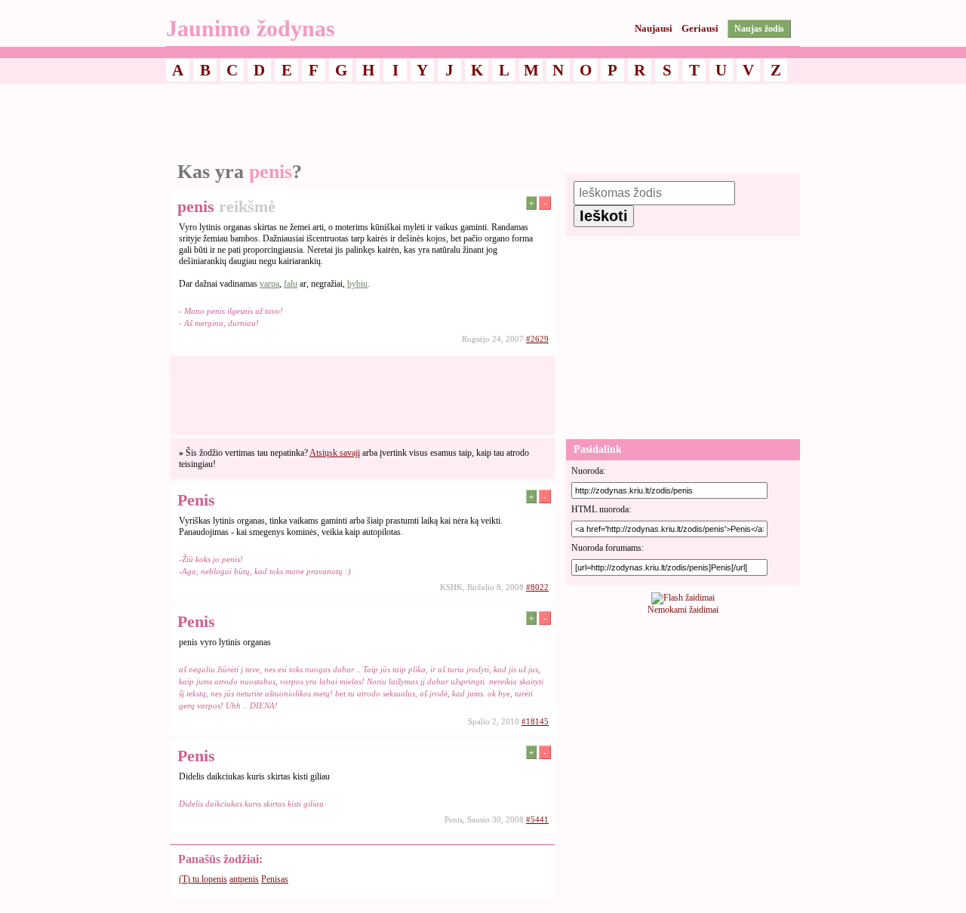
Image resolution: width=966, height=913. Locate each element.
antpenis (244, 879)
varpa (269, 283)
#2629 (537, 338)
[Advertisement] (483, 123)
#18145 (535, 721)
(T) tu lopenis (203, 879)
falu (290, 283)
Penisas (274, 879)
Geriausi (699, 28)
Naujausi (653, 28)
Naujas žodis (759, 28)
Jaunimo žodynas (250, 28)
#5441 (537, 819)
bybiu (357, 283)
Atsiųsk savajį (334, 452)
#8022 (537, 587)
